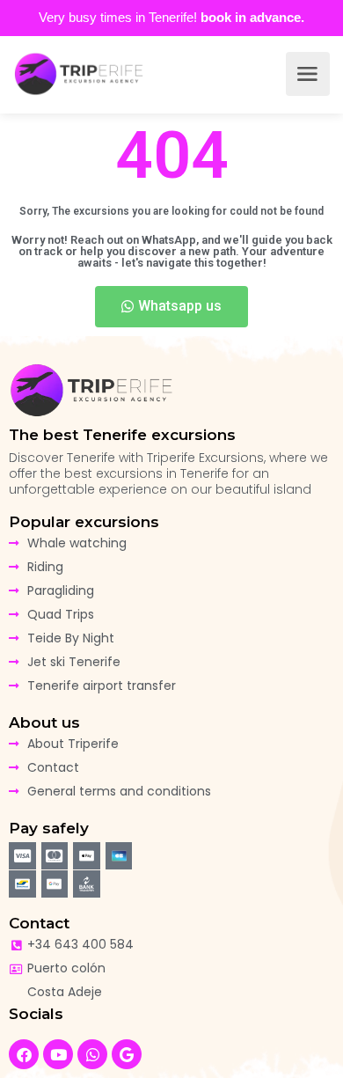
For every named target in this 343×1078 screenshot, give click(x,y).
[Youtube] (58, 1054)
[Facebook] (24, 1054)
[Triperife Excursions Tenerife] (79, 74)
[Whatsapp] (92, 1054)
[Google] (127, 1054)
